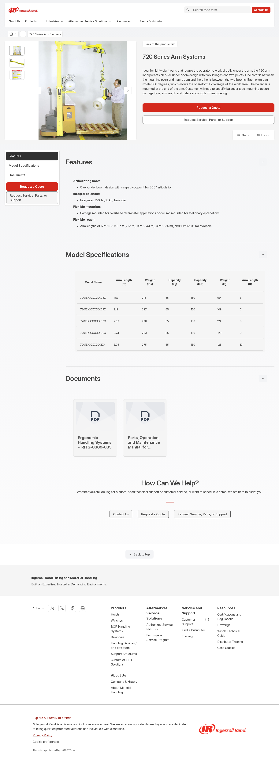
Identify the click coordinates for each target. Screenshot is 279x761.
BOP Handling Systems (120, 629)
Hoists (115, 614)
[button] (170, 162)
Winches (117, 620)
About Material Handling (121, 690)
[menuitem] (14, 21)
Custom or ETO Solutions (121, 662)
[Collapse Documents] (263, 378)
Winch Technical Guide (228, 633)
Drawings (223, 625)
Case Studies (226, 648)
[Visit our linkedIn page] (82, 608)
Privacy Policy (42, 735)
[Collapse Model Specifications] (263, 254)
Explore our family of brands (52, 718)
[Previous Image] (37, 90)
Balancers (118, 637)
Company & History (124, 682)
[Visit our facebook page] (72, 608)
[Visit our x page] (62, 608)
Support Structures (124, 654)
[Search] (187, 9)
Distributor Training (230, 642)
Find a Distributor (193, 630)
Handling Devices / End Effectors (124, 645)
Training (187, 636)
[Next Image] (128, 90)
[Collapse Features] (263, 162)
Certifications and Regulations (229, 617)
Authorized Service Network (159, 627)
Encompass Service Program (157, 637)
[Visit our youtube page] (51, 608)
